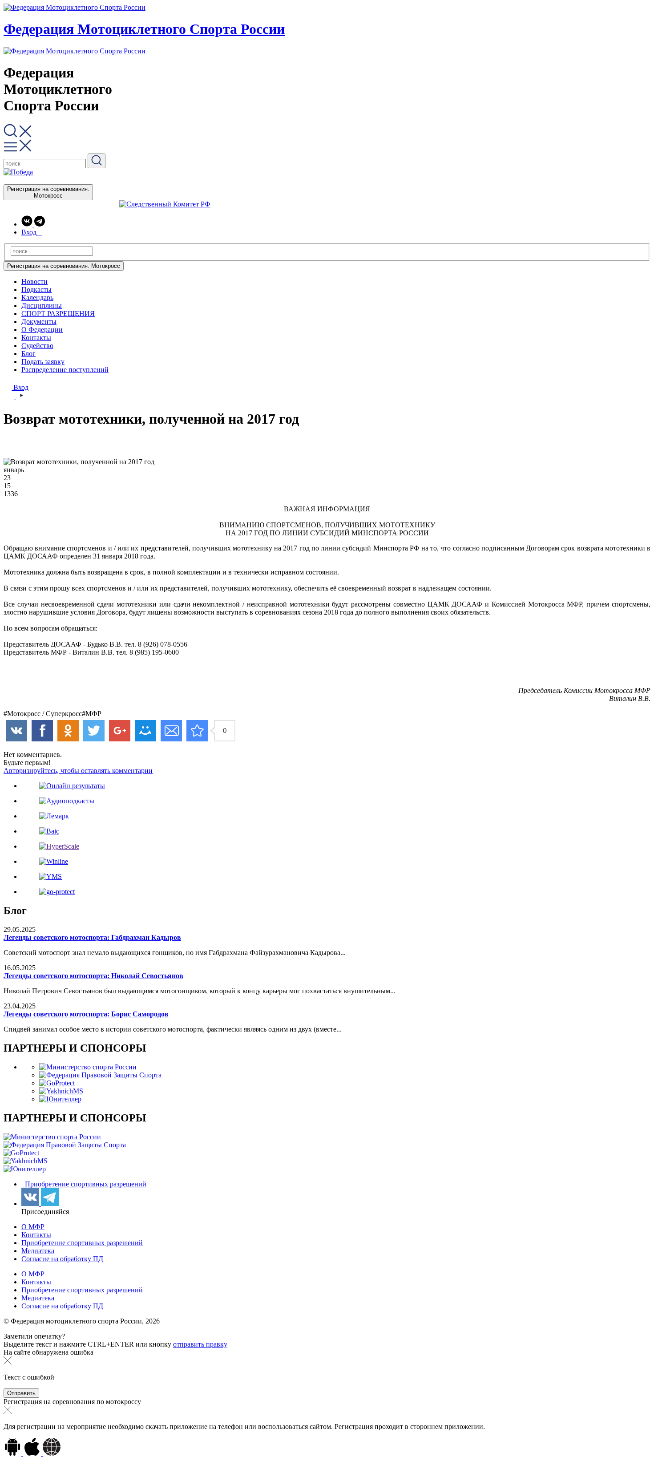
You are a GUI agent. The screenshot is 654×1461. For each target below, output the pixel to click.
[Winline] (53, 861)
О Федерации (42, 329)
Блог (28, 353)
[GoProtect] (57, 1083)
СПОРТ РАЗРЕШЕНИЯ (58, 313)
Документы (39, 321)
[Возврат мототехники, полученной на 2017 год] (197, 730)
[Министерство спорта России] (88, 1067)
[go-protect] (57, 891)
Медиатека (37, 1251)
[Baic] (49, 831)
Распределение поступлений (65, 369)
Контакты (36, 337)
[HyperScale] (59, 846)
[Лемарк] (54, 816)
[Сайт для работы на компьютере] (52, 1453)
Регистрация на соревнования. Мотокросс (48, 192)
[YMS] (50, 876)
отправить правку (200, 1344)
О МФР (32, 1226)
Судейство (37, 345)
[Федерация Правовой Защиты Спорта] (100, 1075)
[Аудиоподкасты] (66, 801)
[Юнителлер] (60, 1099)
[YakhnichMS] (61, 1091)
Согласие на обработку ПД (62, 1259)
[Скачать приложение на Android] (13, 1453)
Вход (20, 387)
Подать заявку (43, 361)
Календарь (37, 297)
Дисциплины (41, 305)
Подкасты (36, 289)
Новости (34, 281)
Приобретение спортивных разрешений (84, 1184)
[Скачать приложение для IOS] (33, 1453)
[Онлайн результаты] (72, 785)
